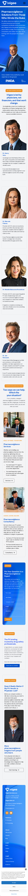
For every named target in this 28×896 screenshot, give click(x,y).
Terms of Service (9, 861)
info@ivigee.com (9, 808)
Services (8, 480)
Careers (7, 835)
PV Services (8, 820)
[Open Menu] (24, 3)
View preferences (14, 890)
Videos (7, 848)
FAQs (6, 851)
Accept (14, 882)
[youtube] (11, 812)
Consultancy (9, 552)
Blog (6, 838)
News (6, 845)
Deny (14, 886)
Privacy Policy (14, 893)
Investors (7, 864)
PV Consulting (9, 823)
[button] (26, 869)
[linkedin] (7, 812)
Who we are (8, 832)
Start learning (13, 770)
